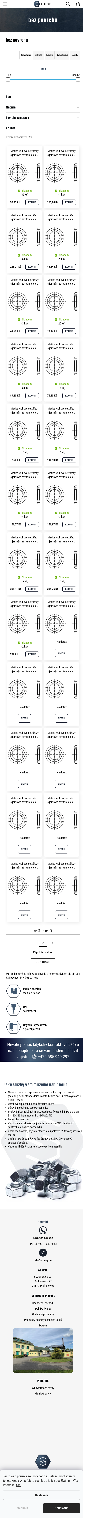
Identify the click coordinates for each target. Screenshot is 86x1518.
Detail (61, 652)
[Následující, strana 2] (43, 943)
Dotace (43, 1325)
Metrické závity (43, 1393)
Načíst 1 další (43, 931)
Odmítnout (21, 1508)
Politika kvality (43, 1308)
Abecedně (75, 55)
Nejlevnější (38, 55)
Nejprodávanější (62, 55)
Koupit (32, 202)
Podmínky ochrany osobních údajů (43, 1319)
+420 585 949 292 (53, 1056)
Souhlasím (61, 1508)
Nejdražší (49, 55)
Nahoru (45, 962)
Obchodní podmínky (43, 1314)
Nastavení (41, 1495)
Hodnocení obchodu (43, 1303)
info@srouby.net (43, 1260)
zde (18, 1485)
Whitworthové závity (43, 1387)
